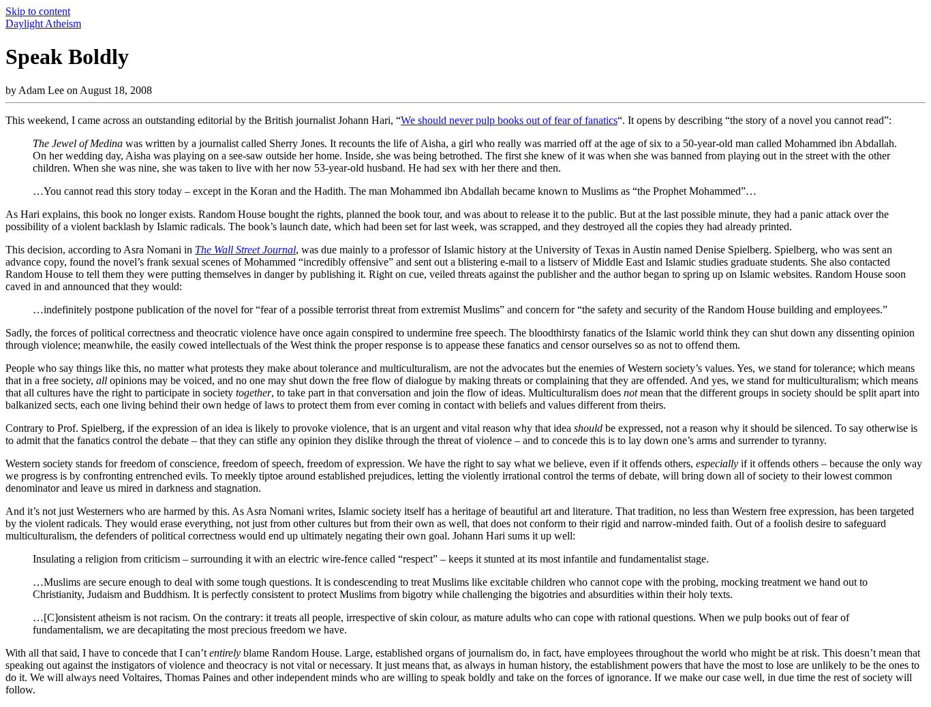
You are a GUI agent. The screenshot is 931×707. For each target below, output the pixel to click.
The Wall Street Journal (245, 249)
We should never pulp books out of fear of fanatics (509, 120)
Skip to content (37, 11)
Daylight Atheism (43, 23)
